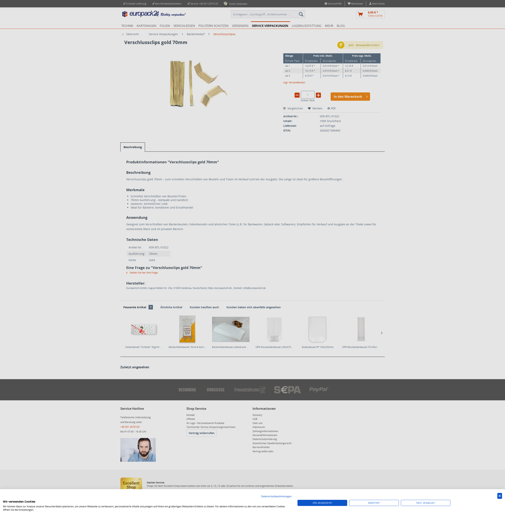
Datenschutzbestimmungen (276, 496)
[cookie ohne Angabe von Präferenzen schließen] (499, 496)
